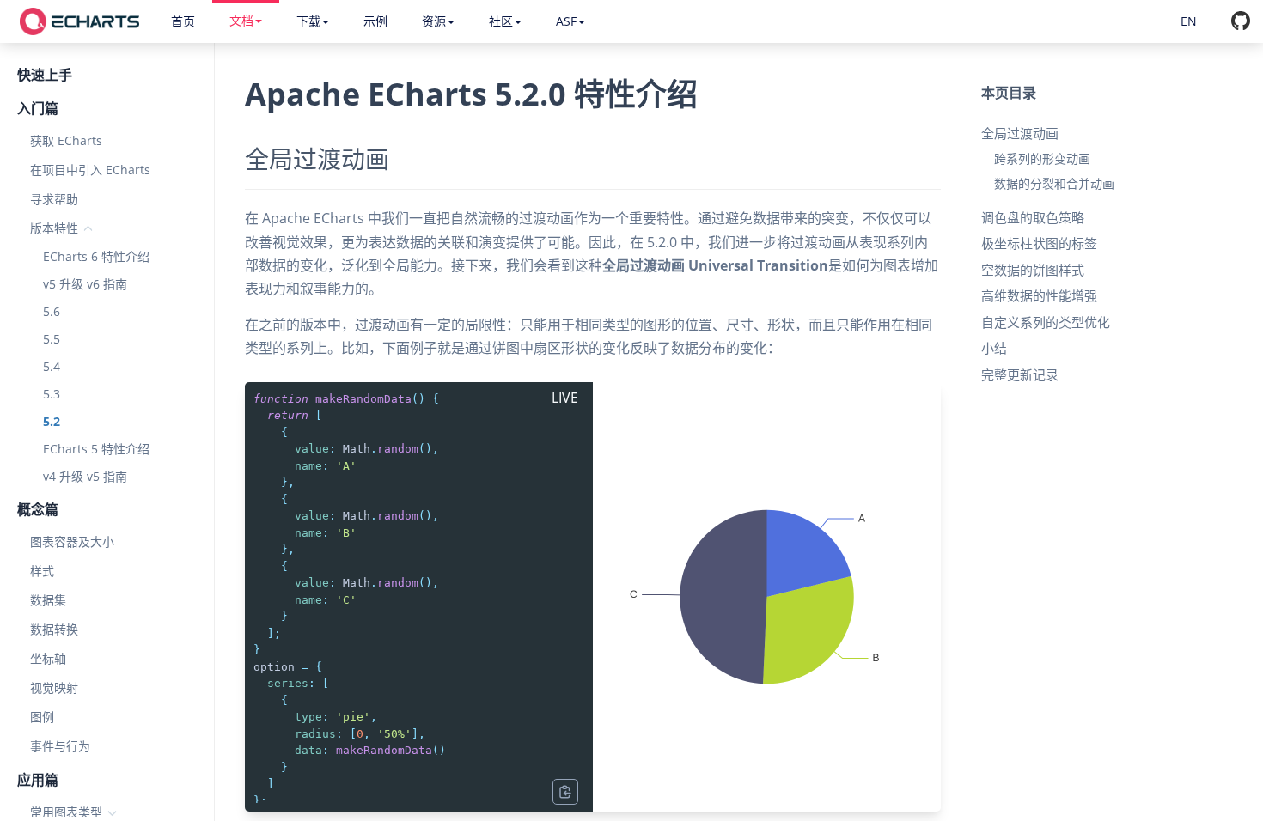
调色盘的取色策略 (1032, 217)
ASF (566, 21)
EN (1189, 21)
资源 (434, 21)
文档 (241, 20)
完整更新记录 (1020, 374)
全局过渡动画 (1020, 133)
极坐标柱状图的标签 (1039, 243)
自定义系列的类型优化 (1045, 322)
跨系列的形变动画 (1042, 158)
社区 (501, 21)
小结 (994, 347)
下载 (308, 21)
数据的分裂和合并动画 (1054, 183)
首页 (183, 21)
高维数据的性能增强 (1039, 295)
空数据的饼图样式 (1032, 269)
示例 (375, 21)
